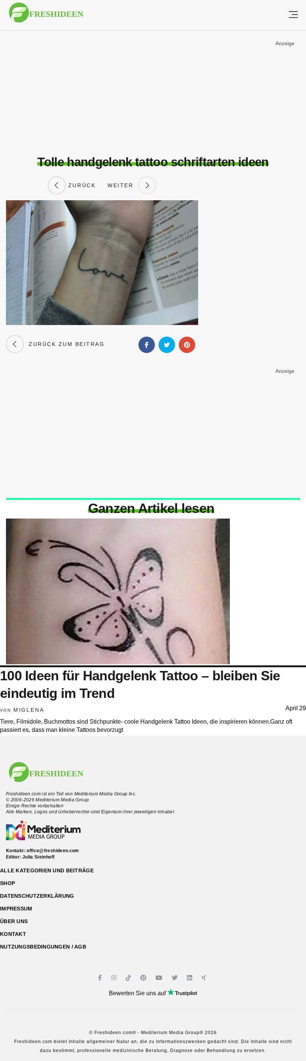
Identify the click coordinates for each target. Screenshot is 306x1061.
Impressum (16, 909)
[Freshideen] (46, 16)
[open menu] (293, 15)
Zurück (81, 185)
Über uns (14, 921)
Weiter (122, 185)
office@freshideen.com (52, 850)
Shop (7, 883)
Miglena (28, 710)
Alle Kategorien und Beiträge (47, 870)
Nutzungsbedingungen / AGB (43, 947)
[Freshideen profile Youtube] (160, 978)
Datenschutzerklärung (37, 896)
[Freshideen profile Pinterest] (144, 978)
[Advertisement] (153, 93)
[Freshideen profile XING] (205, 978)
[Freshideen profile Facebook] (101, 978)
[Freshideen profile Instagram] (114, 978)
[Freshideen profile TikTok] (129, 978)
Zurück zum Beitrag (64, 344)
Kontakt (13, 934)
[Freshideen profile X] (175, 978)
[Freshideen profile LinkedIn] (190, 978)
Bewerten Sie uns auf (138, 993)
